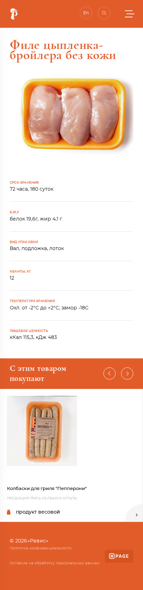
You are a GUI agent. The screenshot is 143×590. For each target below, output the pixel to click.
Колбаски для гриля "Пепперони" (47, 489)
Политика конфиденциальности (41, 548)
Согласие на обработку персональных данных (54, 563)
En (86, 13)
